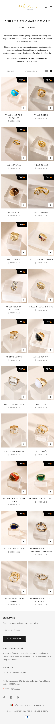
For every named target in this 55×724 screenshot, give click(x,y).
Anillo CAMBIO (41, 115)
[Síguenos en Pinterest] (18, 697)
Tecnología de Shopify (37, 711)
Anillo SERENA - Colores (40, 260)
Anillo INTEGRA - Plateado (14, 308)
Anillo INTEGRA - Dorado (41, 307)
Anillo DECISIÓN (14, 357)
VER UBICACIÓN (12, 689)
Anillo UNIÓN (40, 451)
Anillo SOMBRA (41, 357)
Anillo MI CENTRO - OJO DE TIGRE (14, 500)
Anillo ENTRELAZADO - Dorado (14, 600)
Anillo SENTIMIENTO (14, 451)
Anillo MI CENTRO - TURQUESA (14, 116)
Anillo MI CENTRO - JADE (41, 499)
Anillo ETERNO (14, 260)
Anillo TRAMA (14, 165)
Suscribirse (14, 639)
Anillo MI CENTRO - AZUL (14, 549)
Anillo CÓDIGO (41, 165)
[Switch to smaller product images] (51, 71)
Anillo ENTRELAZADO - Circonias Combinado (41, 550)
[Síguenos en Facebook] (4, 697)
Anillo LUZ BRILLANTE (14, 404)
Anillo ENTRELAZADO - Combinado (41, 600)
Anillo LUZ (41, 404)
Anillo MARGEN (41, 212)
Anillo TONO (14, 212)
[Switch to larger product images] (46, 71)
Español (38, 705)
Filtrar (10, 71)
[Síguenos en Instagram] (11, 697)
